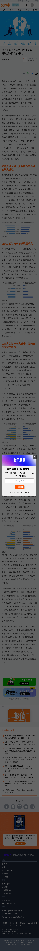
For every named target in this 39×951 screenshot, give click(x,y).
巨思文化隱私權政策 (23, 492)
